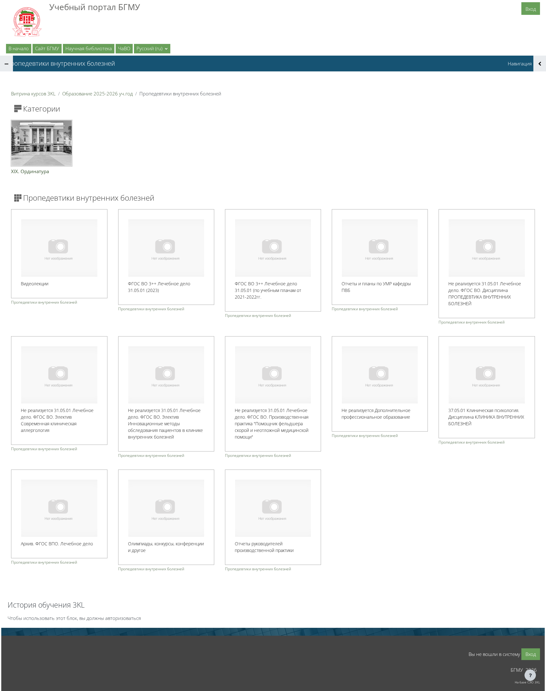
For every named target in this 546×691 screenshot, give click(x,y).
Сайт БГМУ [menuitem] (47, 48)
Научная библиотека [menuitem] (88, 48)
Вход (530, 9)
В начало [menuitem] (19, 48)
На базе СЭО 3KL (527, 682)
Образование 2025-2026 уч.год (97, 93)
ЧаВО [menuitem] (124, 48)
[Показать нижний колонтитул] (530, 675)
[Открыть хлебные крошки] (6, 63)
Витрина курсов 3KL (33, 93)
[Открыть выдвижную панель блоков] (539, 63)
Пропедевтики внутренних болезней (44, 302)
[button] (152, 48)
